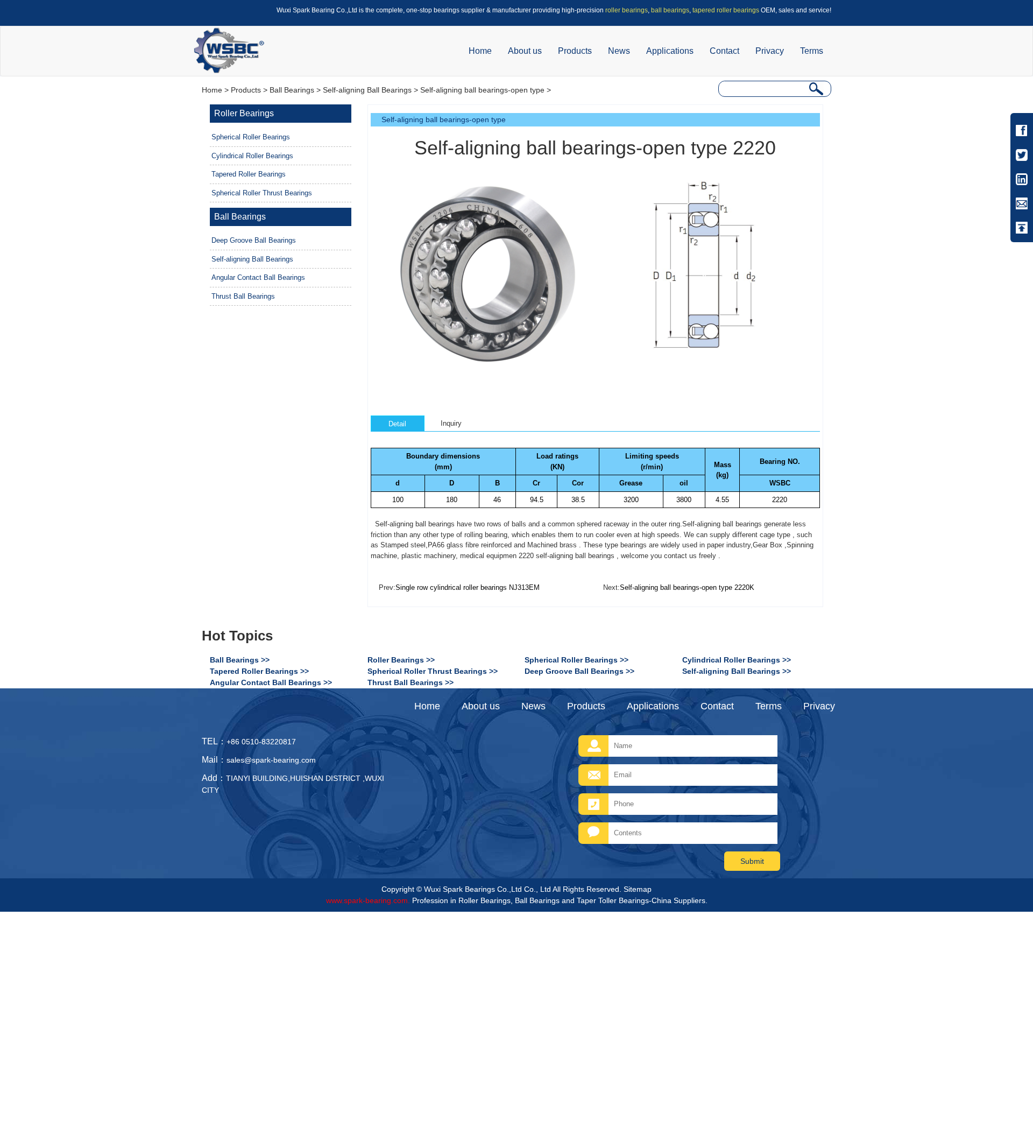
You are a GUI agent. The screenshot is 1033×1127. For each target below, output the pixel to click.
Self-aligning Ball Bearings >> (736, 671)
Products (575, 50)
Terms (811, 50)
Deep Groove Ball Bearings (253, 240)
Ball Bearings (292, 90)
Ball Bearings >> (240, 660)
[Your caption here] (489, 271)
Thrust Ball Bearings (243, 296)
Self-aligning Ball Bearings (367, 90)
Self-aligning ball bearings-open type (482, 90)
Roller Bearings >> (401, 660)
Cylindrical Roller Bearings (252, 156)
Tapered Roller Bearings (248, 174)
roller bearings (626, 10)
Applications (670, 50)
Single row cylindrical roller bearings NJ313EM (467, 587)
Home (480, 50)
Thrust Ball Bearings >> (410, 682)
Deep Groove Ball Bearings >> (579, 671)
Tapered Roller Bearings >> (259, 671)
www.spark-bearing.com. (368, 900)
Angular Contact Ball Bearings (258, 277)
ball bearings (670, 10)
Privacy (769, 50)
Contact (724, 50)
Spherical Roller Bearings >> (576, 660)
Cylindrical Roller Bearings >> (736, 660)
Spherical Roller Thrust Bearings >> (432, 671)
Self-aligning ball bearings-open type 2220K (687, 587)
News (619, 50)
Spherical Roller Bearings (250, 137)
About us (525, 50)
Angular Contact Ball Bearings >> (271, 682)
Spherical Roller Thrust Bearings (261, 193)
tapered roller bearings (725, 10)
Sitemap (638, 889)
